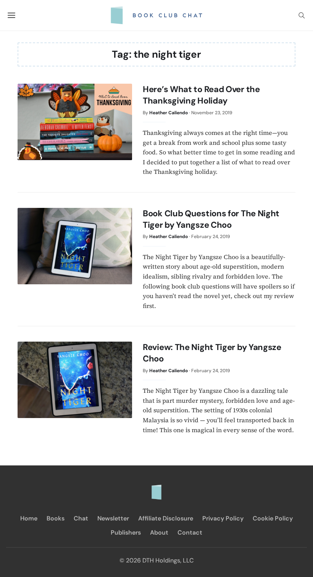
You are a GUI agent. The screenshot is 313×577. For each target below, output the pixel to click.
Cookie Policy (273, 518)
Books (56, 518)
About (159, 532)
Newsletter (113, 518)
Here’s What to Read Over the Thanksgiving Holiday (201, 95)
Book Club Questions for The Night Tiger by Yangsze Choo (211, 219)
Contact (189, 532)
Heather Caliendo (168, 113)
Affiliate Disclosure (165, 518)
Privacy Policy (223, 518)
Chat (81, 518)
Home (28, 518)
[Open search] (301, 15)
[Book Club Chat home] (156, 488)
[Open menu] (11, 15)
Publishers (126, 532)
